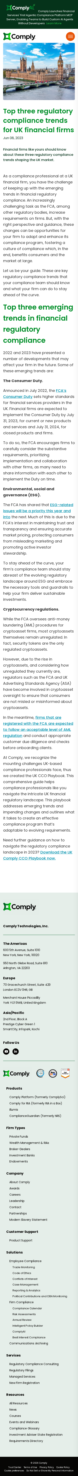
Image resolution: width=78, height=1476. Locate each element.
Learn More (54, 23)
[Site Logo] (20, 36)
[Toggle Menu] (70, 36)
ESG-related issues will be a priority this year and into (38, 511)
